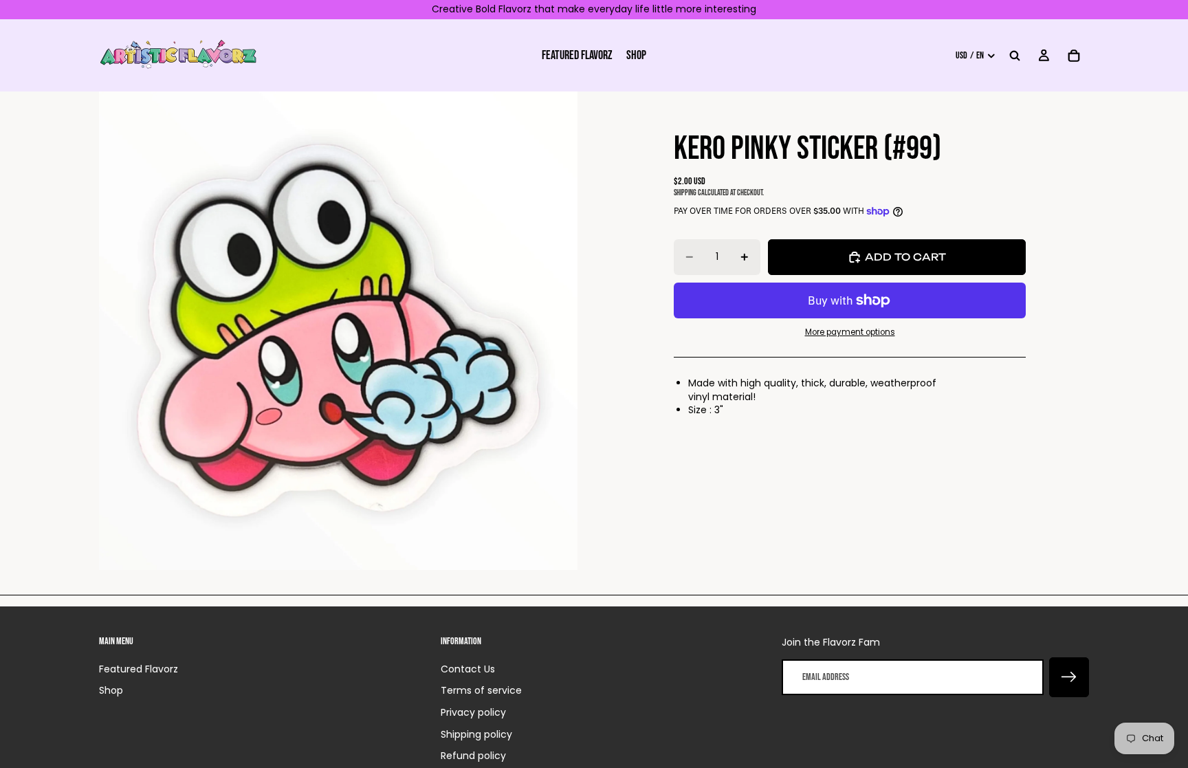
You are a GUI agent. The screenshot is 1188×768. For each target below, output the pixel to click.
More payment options (850, 332)
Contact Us (468, 669)
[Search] (1015, 55)
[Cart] (1074, 55)
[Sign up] (1069, 677)
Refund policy (473, 755)
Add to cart (905, 257)
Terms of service (481, 690)
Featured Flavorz (138, 669)
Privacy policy (473, 712)
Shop (111, 690)
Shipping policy (476, 734)
